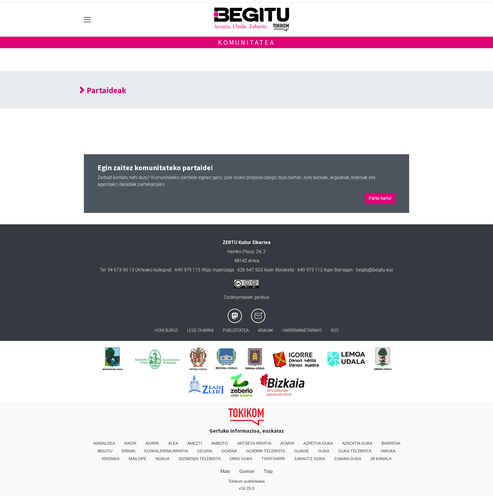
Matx (225, 471)
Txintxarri (273, 458)
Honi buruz (166, 330)
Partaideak (105, 90)
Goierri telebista (265, 451)
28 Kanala (380, 458)
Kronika (111, 458)
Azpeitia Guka (318, 443)
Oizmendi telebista (200, 458)
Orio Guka (241, 458)
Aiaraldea (104, 443)
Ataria (287, 443)
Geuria (204, 451)
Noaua (162, 458)
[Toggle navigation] (87, 20)
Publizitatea (236, 330)
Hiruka (388, 451)
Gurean (246, 471)
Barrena (390, 443)
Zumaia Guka (347, 458)
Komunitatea (246, 42)
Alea (173, 443)
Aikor (130, 443)
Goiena (229, 451)
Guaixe (301, 451)
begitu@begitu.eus (374, 270)
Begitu (105, 451)
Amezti (194, 443)
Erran (128, 451)
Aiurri (152, 443)
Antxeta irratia (254, 443)
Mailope (137, 458)
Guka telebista (354, 451)
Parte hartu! (380, 198)
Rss (335, 330)
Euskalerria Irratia (166, 451)
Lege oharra (200, 330)
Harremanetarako (302, 330)
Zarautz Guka (309, 458)
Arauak (265, 330)
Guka (323, 451)
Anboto (219, 443)
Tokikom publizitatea (246, 481)
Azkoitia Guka (357, 443)
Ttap (268, 471)
